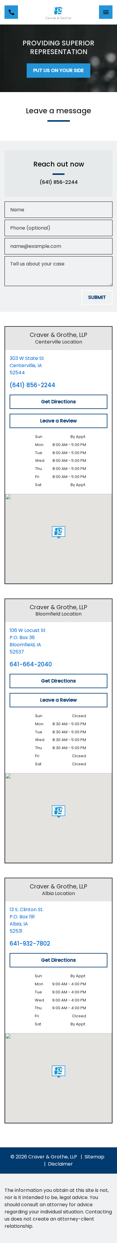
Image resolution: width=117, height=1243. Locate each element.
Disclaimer (60, 1163)
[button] (58, 532)
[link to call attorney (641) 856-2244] (11, 12)
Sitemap (94, 1156)
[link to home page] (59, 12)
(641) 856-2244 (59, 182)
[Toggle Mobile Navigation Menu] (105, 12)
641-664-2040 (31, 664)
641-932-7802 (30, 944)
